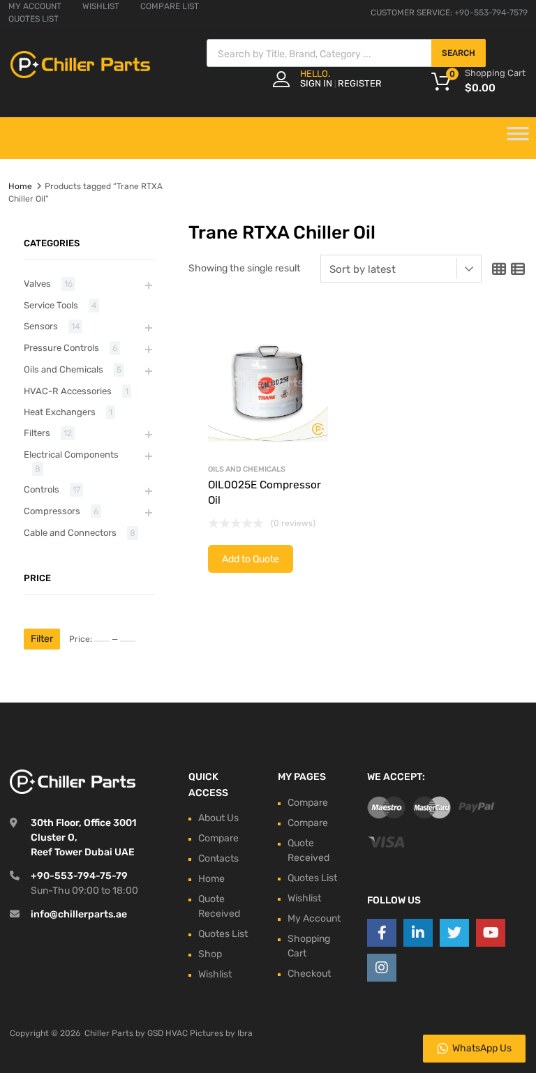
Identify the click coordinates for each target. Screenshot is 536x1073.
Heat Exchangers (60, 412)
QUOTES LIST (33, 19)
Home (20, 186)
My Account (314, 918)
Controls (41, 489)
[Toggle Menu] (518, 138)
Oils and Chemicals (246, 469)
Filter (42, 639)
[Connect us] (381, 932)
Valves (37, 283)
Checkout (309, 974)
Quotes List (223, 934)
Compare (218, 838)
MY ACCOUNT (34, 6)
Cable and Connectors (70, 532)
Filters (37, 433)
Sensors (41, 326)
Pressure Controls (61, 348)
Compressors (52, 511)
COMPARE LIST (169, 6)
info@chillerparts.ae (79, 914)
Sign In (316, 83)
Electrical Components (71, 454)
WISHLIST (100, 6)
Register (360, 83)
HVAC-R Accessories (68, 391)
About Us (218, 818)
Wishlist (215, 974)
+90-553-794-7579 (491, 12)
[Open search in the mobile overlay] (346, 53)
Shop (210, 954)
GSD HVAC (167, 1033)
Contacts (218, 858)
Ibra (245, 1033)
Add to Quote (250, 559)
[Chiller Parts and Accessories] (80, 74)
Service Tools (51, 305)
